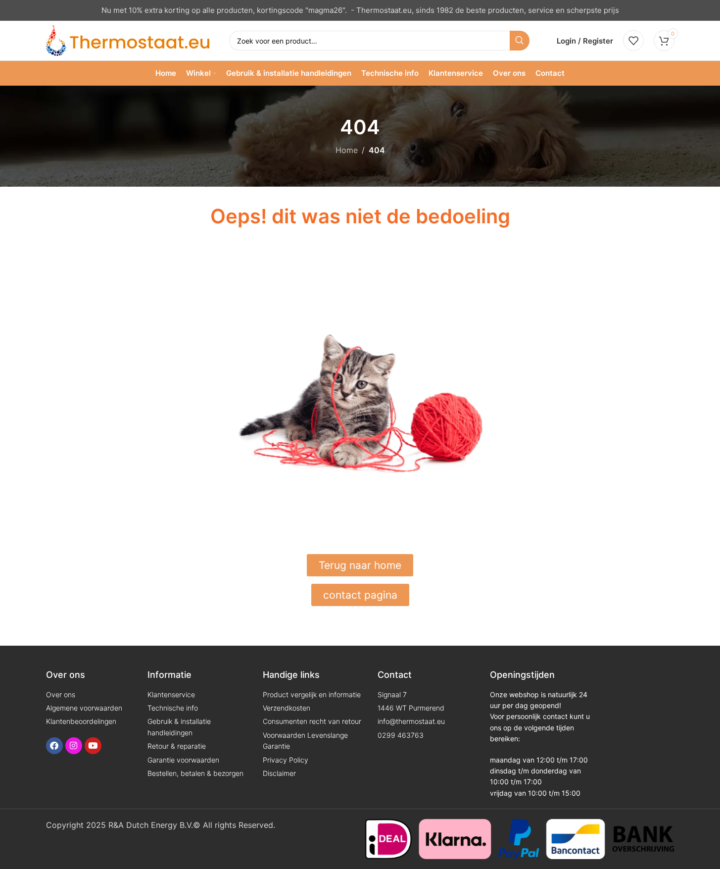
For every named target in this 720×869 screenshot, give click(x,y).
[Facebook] (54, 745)
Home (347, 150)
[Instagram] (73, 745)
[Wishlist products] (633, 41)
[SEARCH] (519, 41)
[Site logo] (127, 40)
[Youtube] (93, 745)
